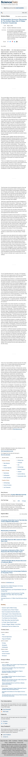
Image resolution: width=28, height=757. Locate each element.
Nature (5, 465)
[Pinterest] (12, 41)
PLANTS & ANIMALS (5, 632)
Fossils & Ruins (5, 480)
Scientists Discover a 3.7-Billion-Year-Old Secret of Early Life (14, 598)
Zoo (18, 465)
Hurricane (20, 462)
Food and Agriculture (7, 636)
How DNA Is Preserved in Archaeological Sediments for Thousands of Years (14, 571)
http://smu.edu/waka (5, 454)
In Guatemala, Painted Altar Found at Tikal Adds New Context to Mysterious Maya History (14, 520)
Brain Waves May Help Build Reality (10, 620)
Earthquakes (6, 475)
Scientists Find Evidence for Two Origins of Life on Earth (13, 692)
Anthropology (7, 483)
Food (3, 634)
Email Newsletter (7, 709)
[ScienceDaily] (9, 2)
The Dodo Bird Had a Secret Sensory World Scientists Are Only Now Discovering (14, 695)
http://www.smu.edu (17, 429)
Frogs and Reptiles (6, 639)
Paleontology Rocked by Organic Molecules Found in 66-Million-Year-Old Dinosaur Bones (14, 689)
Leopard (19, 471)
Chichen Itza (20, 460)
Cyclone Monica (21, 474)
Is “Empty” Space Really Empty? (9, 622)
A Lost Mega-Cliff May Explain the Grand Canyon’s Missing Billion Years (13, 677)
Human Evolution (8, 485)
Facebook (5, 721)
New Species (7, 463)
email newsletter (20, 8)
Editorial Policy (12, 742)
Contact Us (5, 737)
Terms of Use (20, 742)
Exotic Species (7, 477)
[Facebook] (8, 41)
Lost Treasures (7, 487)
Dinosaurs (4, 655)
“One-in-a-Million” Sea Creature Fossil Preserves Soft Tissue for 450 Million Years (14, 665)
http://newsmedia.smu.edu (7, 451)
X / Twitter (5, 723)
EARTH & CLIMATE (4, 640)
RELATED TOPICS (5, 457)
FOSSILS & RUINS (4, 649)
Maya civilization (21, 469)
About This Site (4, 740)
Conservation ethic (22, 476)
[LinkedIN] (14, 41)
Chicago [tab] (24, 501)
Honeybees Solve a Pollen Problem (10, 610)
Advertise (20, 740)
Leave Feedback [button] (7, 734)
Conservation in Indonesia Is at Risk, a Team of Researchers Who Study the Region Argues (12, 550)
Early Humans (5, 651)
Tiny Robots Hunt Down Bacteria (9, 618)
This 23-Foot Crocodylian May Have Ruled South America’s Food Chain (13, 668)
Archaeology (20, 467)
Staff (10, 740)
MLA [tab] (14, 501)
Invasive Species (7, 467)
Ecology (4, 643)
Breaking (3, 604)
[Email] (17, 41)
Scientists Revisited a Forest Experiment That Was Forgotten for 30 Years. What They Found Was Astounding (12, 594)
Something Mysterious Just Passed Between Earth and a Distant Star (13, 590)
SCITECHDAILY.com (10, 582)
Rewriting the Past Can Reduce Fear (10, 626)
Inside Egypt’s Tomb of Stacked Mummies (11, 614)
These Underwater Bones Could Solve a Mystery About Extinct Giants (13, 683)
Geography (4, 645)
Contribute (14, 740)
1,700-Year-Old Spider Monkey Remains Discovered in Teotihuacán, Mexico (13, 561)
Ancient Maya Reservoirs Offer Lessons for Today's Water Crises (13, 540)
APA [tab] (19, 501)
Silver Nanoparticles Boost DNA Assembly (12, 616)
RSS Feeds (5, 711)
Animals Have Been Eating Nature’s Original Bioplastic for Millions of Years (12, 671)
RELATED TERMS (19, 457)
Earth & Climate (5, 470)
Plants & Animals (6, 460)
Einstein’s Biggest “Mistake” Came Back (11, 624)
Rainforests (6, 473)
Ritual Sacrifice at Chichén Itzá (8, 530)
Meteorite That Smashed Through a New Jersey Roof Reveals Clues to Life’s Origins (14, 680)
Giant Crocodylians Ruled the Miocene (11, 612)
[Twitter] (10, 41)
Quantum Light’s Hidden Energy (9, 607)
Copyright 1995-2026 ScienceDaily (9, 744)
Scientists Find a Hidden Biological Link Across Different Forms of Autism (12, 586)
